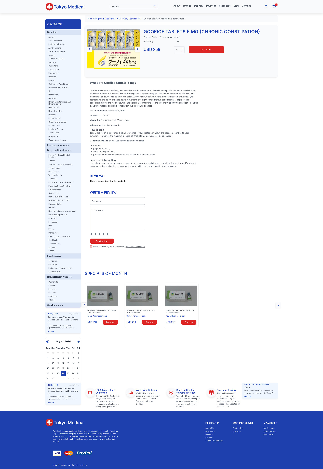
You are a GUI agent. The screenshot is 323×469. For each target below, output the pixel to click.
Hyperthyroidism (55, 111)
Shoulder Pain (54, 272)
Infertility (52, 218)
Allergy (51, 37)
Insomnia (52, 115)
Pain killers (52, 265)
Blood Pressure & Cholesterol (60, 182)
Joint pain (52, 261)
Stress (51, 251)
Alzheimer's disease (56, 51)
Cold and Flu (53, 193)
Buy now (206, 49)
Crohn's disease (55, 41)
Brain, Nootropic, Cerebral (59, 186)
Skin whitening (54, 244)
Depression (53, 73)
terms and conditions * (135, 246)
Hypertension (54, 108)
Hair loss (52, 208)
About (176, 5)
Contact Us (238, 428)
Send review (102, 241)
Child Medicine (54, 190)
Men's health (53, 172)
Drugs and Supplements (59, 150)
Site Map (237, 431)
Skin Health (53, 240)
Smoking (52, 247)
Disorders (52, 32)
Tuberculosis (53, 133)
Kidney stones (54, 118)
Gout (50, 91)
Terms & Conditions (214, 441)
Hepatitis (52, 98)
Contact (246, 5)
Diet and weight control (58, 197)
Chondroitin (53, 282)
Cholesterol (53, 66)
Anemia (51, 55)
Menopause (53, 233)
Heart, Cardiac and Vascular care (62, 211)
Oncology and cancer (57, 122)
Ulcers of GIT (54, 136)
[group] (113, 49)
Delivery (198, 5)
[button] (89, 49)
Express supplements (58, 145)
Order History (269, 431)
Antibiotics (52, 179)
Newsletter (268, 434)
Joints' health (54, 168)
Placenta (52, 293)
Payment (211, 5)
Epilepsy (52, 80)
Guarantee (225, 5)
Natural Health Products (59, 277)
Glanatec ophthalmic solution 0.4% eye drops (101, 311)
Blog (236, 5)
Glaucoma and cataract (58, 87)
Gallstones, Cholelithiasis (58, 84)
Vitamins (51, 300)
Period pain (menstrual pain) (60, 268)
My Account (271, 423)
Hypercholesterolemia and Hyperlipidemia (59, 103)
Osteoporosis (54, 126)
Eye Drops (52, 222)
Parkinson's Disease (56, 44)
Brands (187, 5)
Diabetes (52, 77)
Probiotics (52, 296)
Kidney (51, 229)
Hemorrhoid (53, 95)
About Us (209, 428)
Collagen (52, 285)
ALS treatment (54, 48)
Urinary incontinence (57, 140)
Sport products (55, 305)
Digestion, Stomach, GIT (58, 200)
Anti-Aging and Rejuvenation (60, 164)
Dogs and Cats (54, 204)
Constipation (53, 70)
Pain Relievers (54, 256)
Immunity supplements (57, 215)
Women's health (55, 175)
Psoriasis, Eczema (55, 129)
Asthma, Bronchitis (56, 59)
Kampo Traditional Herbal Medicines (59, 156)
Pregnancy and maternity (59, 236)
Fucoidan (52, 289)
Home (89, 18)
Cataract (52, 62)
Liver (50, 226)
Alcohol (51, 161)
